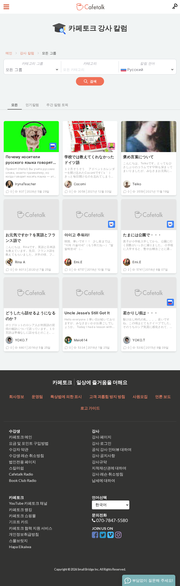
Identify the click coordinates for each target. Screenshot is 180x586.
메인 (9, 53)
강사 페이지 (101, 437)
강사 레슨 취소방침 (107, 474)
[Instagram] (118, 535)
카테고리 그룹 (32, 63)
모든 (14, 105)
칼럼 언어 (147, 63)
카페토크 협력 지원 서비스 (30, 528)
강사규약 (99, 462)
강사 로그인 (101, 443)
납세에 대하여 (103, 480)
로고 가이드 (90, 408)
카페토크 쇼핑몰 (22, 515)
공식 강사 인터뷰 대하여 (111, 449)
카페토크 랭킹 (20, 509)
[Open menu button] (5, 7)
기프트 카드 (18, 521)
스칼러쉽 (16, 468)
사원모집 (140, 396)
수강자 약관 (18, 449)
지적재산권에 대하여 (109, 468)
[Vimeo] (111, 535)
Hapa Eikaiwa (20, 546)
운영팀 (37, 396)
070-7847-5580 (112, 520)
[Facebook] (96, 535)
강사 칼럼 (27, 53)
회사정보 (16, 396)
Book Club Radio (22, 480)
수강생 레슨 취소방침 (26, 455)
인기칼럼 (32, 105)
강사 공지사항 (103, 455)
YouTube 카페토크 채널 (28, 503)
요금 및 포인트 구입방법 (29, 443)
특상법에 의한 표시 (66, 396)
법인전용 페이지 (22, 462)
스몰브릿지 (18, 540)
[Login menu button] (174, 7)
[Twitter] (103, 535)
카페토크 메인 (20, 437)
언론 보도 (163, 396)
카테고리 (90, 63)
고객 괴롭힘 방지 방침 (107, 396)
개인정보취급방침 (24, 534)
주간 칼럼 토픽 (57, 105)
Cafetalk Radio (21, 474)
